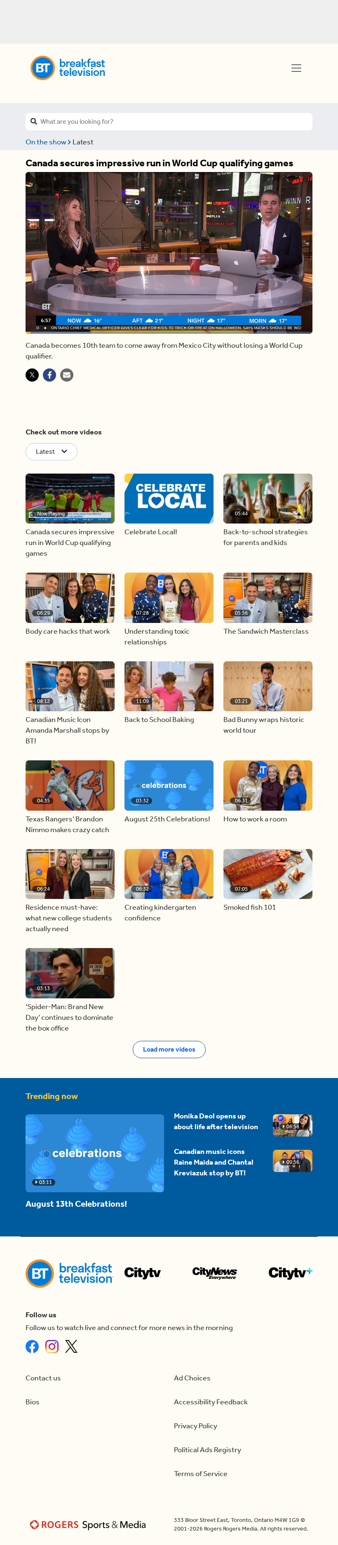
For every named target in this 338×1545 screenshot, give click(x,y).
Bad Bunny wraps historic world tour (263, 725)
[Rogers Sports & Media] (89, 1524)
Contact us (43, 1378)
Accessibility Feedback (211, 1402)
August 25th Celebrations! (167, 819)
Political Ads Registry (207, 1450)
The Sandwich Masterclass (266, 631)
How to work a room (255, 819)
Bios (33, 1402)
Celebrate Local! (150, 532)
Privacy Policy (195, 1426)
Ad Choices (192, 1378)
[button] (70, 499)
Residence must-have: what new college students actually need (69, 918)
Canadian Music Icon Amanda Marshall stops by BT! (67, 730)
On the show (47, 142)
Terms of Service (201, 1474)
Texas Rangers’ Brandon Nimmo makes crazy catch (67, 824)
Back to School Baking (159, 719)
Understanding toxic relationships (157, 636)
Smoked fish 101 (249, 907)
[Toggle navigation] (296, 68)
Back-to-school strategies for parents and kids (265, 537)
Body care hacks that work (68, 631)
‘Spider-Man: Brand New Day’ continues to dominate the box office (69, 1017)
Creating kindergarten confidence (160, 912)
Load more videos (169, 1049)
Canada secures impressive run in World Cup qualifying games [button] (70, 543)
